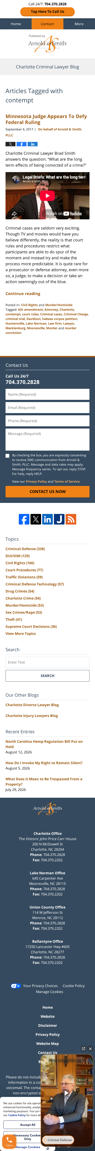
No (39, 586)
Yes (54, 586)
